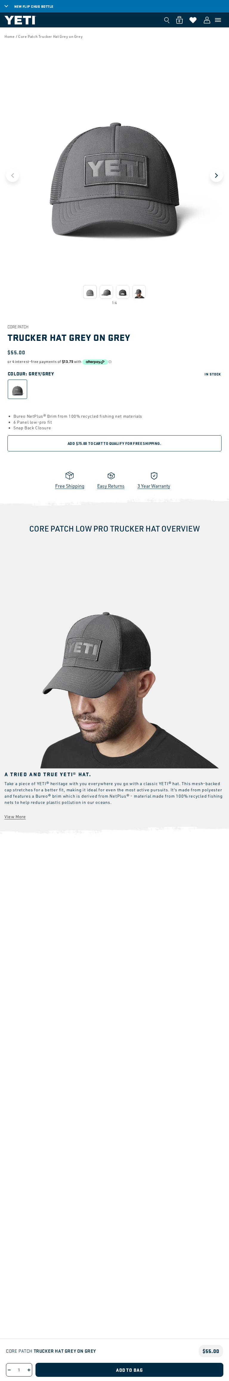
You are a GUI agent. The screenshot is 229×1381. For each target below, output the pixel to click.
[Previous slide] (12, 175)
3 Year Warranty (153, 486)
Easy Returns (111, 486)
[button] (218, 20)
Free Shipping (69, 486)
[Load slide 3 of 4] (122, 292)
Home (9, 36)
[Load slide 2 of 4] (106, 292)
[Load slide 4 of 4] (139, 292)
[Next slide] (216, 175)
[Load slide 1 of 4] (90, 292)
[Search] (166, 20)
